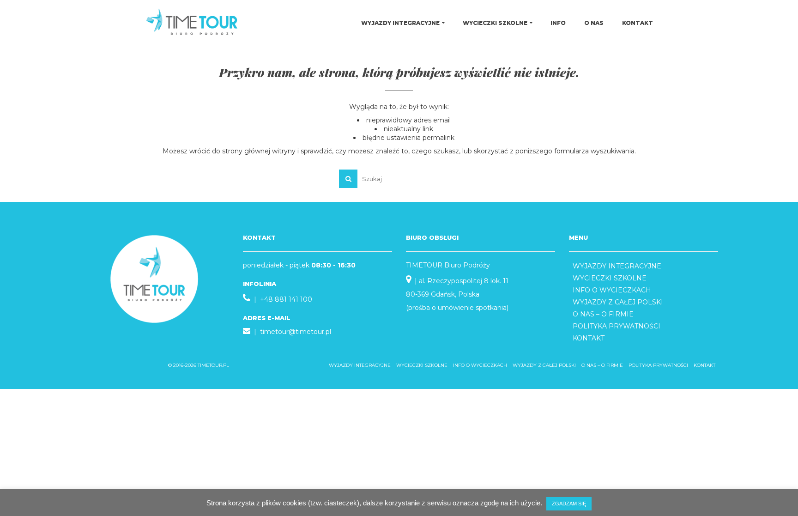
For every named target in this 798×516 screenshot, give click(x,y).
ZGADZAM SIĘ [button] (569, 503)
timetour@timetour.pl (295, 332)
